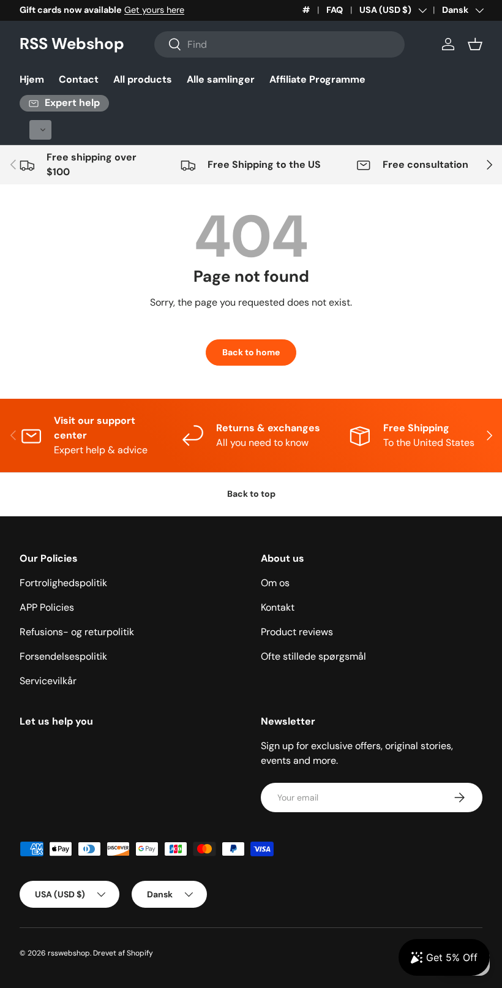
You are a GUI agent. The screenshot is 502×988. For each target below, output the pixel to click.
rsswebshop (69, 953)
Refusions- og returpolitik (77, 631)
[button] (475, 44)
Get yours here (154, 9)
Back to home (251, 352)
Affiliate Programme (317, 79)
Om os (275, 582)
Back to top (251, 493)
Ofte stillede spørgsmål (313, 656)
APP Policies (47, 607)
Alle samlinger (221, 79)
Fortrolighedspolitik (63, 582)
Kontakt (277, 607)
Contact (79, 79)
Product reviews (297, 631)
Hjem (32, 79)
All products (142, 79)
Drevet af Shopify (123, 953)
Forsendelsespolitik (63, 656)
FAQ (334, 9)
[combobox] (279, 44)
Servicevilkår (48, 680)
